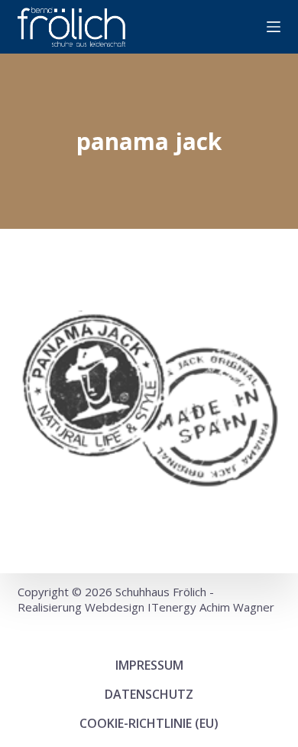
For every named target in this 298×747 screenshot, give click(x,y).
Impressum (149, 665)
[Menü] (273, 27)
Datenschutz (149, 694)
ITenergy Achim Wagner (210, 607)
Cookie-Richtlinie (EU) (149, 723)
